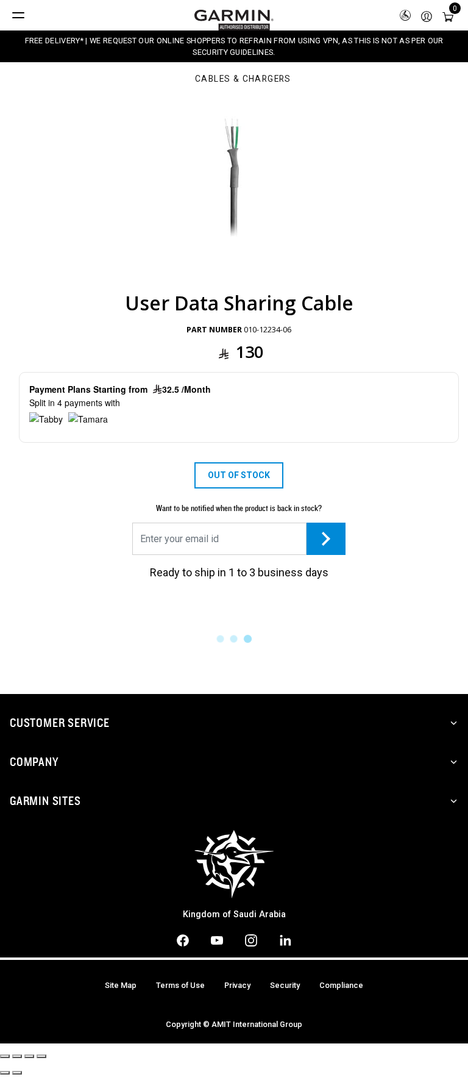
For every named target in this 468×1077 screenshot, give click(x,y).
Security (285, 985)
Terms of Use (180, 985)
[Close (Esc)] (5, 1056)
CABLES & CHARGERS (243, 79)
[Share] (17, 1056)
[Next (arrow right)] (17, 1073)
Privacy (237, 985)
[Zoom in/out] (41, 1056)
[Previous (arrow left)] (5, 1073)
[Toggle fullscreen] (29, 1056)
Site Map (120, 985)
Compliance (341, 985)
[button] (426, 15)
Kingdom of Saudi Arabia (234, 914)
